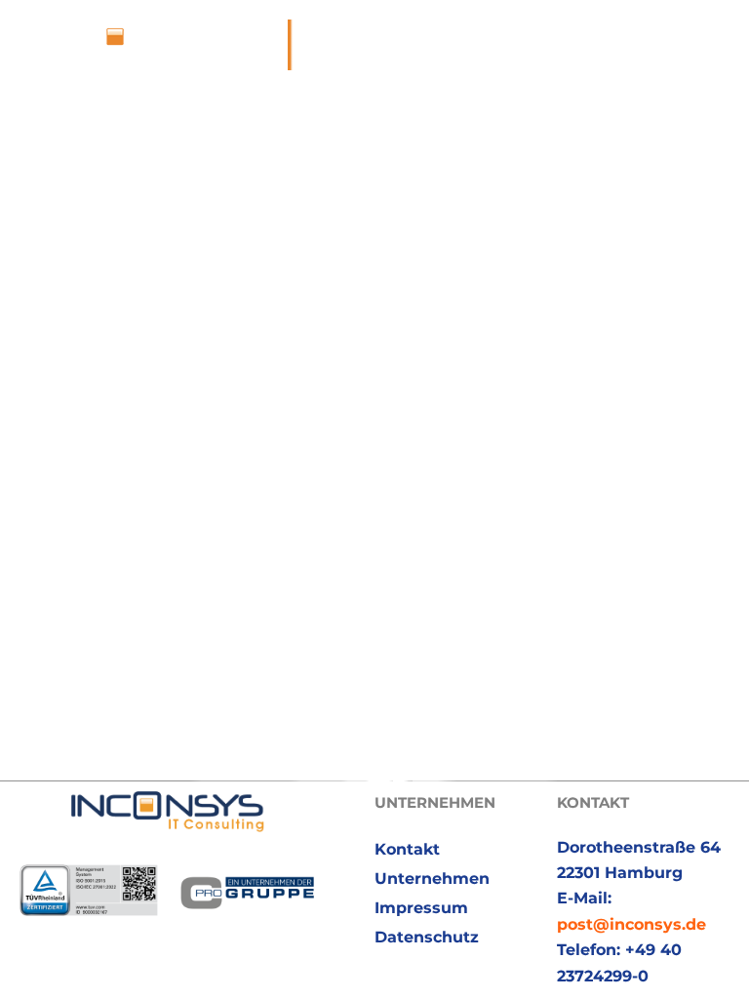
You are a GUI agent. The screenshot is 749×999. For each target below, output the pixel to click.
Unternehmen (432, 878)
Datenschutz (426, 937)
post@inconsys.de (631, 924)
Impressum (421, 908)
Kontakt (407, 849)
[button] (718, 45)
